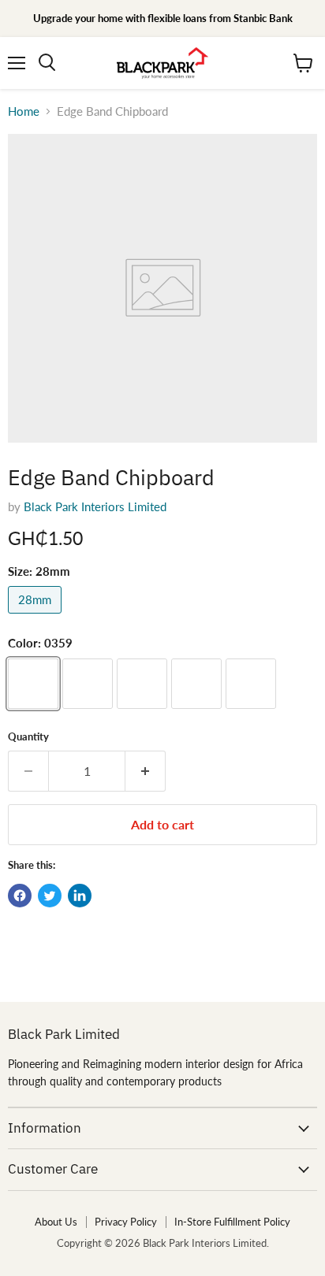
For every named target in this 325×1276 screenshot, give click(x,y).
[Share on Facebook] (20, 895)
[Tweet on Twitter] (50, 895)
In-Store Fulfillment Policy (232, 1221)
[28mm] (36, 617)
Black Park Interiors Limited (95, 506)
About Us (56, 1221)
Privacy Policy (126, 1221)
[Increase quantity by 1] (145, 771)
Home (23, 111)
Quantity (28, 737)
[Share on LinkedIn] (80, 895)
